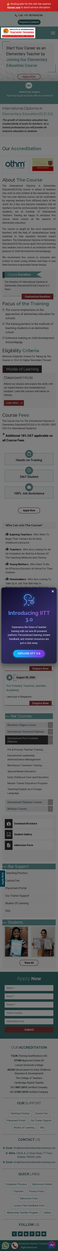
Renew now (13, 7)
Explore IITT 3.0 (29, 653)
